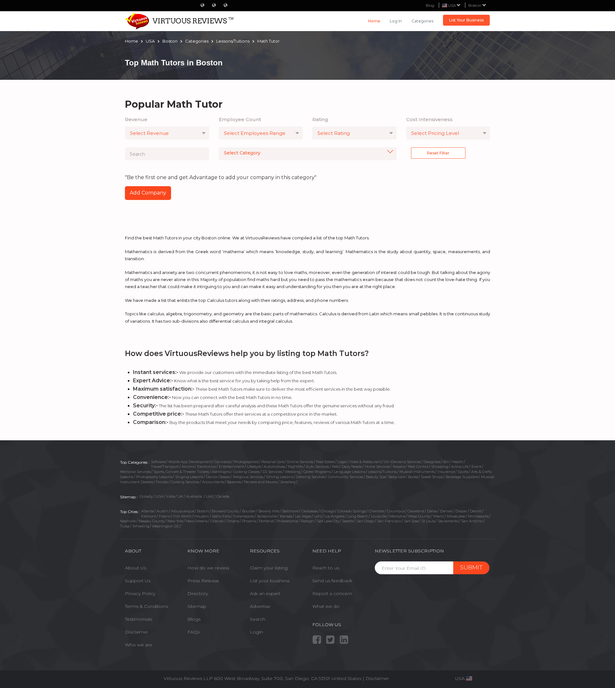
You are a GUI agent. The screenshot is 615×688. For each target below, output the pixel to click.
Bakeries (234, 482)
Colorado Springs (351, 511)
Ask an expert (265, 593)
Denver (446, 511)
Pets (335, 466)
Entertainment (231, 466)
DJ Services (272, 471)
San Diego (365, 521)
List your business (270, 581)
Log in (396, 21)
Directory (197, 593)
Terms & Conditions (146, 606)
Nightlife (295, 466)
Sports (463, 471)
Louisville (379, 516)
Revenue (136, 119)
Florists (162, 482)
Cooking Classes (246, 471)
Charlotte (376, 511)
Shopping (439, 466)
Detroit (475, 511)
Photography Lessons (154, 477)
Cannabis (223, 462)
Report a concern (332, 593)
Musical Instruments (417, 471)
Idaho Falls (221, 516)
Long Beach (358, 516)
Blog (430, 5)
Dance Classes (218, 477)
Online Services (300, 462)
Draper (461, 511)
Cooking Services (185, 482)
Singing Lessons (189, 477)
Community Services (345, 477)
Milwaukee (456, 516)
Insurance (446, 471)
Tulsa (124, 526)
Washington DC (165, 526)
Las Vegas (303, 516)
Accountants (213, 482)
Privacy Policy (140, 593)
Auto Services (317, 466)
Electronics (206, 466)
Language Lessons (349, 471)
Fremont (148, 516)
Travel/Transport (165, 466)
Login (256, 632)
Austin (162, 511)
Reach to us (325, 568)
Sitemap (196, 606)
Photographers (246, 462)
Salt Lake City (328, 521)
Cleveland (415, 511)
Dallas (432, 511)
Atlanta (147, 511)
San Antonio (472, 521)
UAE (210, 496)
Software (158, 462)
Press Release (203, 581)
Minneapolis (478, 516)
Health (457, 462)
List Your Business (466, 20)
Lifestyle (254, 466)
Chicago (327, 511)
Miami (438, 516)
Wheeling (140, 526)
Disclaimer (136, 632)
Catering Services (310, 477)
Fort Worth (182, 516)
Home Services (377, 466)
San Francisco (389, 521)
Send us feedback (332, 581)
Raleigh (307, 521)
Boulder (249, 511)
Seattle (348, 521)
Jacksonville (267, 516)
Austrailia (194, 496)
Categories (422, 21)
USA (159, 496)
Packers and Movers (260, 482)
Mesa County (419, 516)
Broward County (225, 511)
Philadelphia (287, 521)
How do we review (208, 568)
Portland (266, 521)
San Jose (411, 521)
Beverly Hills (268, 511)
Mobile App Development (190, 462)
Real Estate (325, 462)
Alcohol (188, 466)
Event (476, 466)
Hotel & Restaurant (365, 462)
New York (175, 521)
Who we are (138, 645)
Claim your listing (269, 568)
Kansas (286, 516)
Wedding (292, 471)
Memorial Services (135, 471)
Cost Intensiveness (429, 119)
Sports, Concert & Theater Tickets (181, 471)
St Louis (428, 521)
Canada (223, 496)
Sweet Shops (432, 477)
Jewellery (288, 482)
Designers (431, 462)
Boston (475, 5)
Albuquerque (182, 511)
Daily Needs (352, 466)
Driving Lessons (279, 477)
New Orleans (197, 521)
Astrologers (221, 471)
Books (413, 477)
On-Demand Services (402, 462)
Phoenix (249, 521)
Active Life (460, 466)
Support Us (138, 581)
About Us (135, 568)
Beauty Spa (376, 477)
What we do (326, 606)
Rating (320, 119)
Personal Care (272, 462)
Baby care (397, 477)
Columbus (396, 511)
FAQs (193, 632)
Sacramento (448, 521)
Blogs (194, 619)
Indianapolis (243, 516)
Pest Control (418, 466)
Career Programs (317, 471)
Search (257, 619)
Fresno (164, 516)
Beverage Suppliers (462, 477)
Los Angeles (334, 516)
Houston (201, 516)
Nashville (128, 521)
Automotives (274, 466)
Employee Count (240, 119)
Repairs (399, 466)
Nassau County (152, 521)
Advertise (260, 606)
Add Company (148, 193)
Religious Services (248, 477)
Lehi (318, 516)
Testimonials (138, 619)
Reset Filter (438, 153)
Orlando (217, 521)
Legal (342, 462)
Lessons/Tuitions (382, 471)
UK (180, 496)
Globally (146, 496)
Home (374, 21)
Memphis (398, 516)
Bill (446, 462)
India (170, 496)
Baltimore (290, 511)
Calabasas (309, 511)
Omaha (233, 521)
